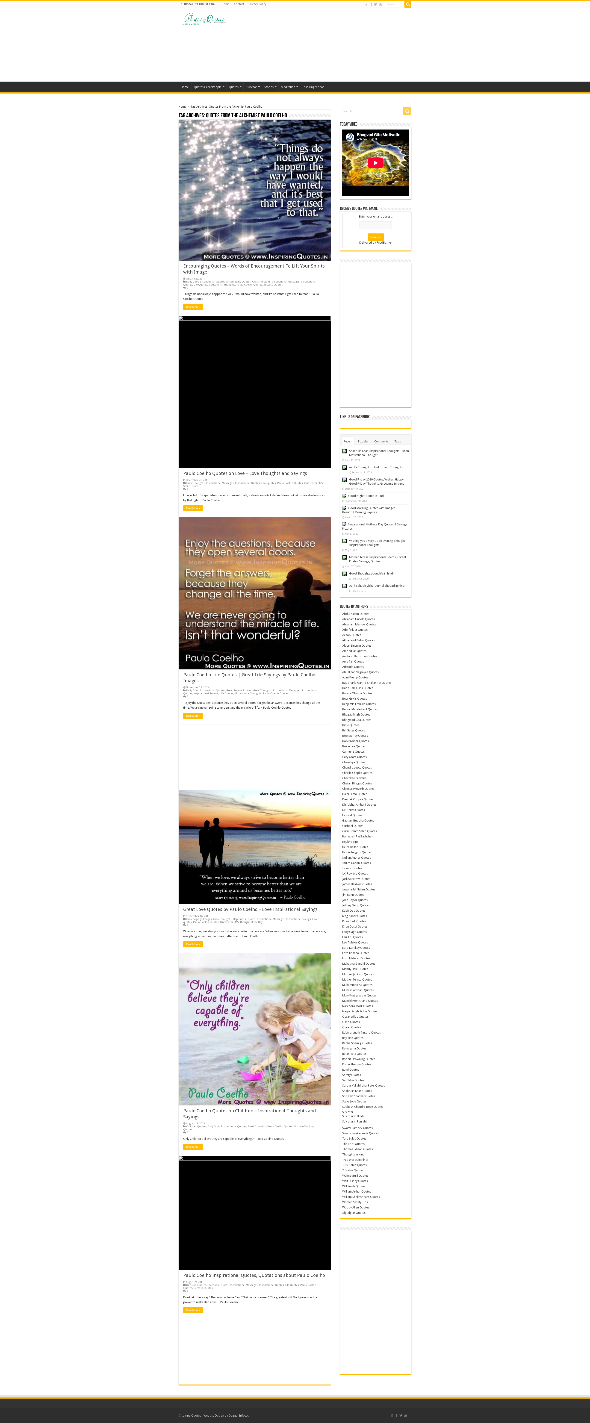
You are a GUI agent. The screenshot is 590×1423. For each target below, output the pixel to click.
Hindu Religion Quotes (357, 852)
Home (225, 4)
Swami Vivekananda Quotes (360, 1133)
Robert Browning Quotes (358, 1059)
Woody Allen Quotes (355, 1207)
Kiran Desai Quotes (354, 926)
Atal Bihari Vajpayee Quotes (360, 672)
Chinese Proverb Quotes (358, 788)
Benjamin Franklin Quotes (359, 704)
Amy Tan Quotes (353, 661)
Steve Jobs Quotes (354, 1101)
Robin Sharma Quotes (356, 1064)
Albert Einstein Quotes (356, 645)
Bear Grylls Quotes (354, 698)
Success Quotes (273, 284)
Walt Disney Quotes (355, 1181)
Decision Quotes (196, 1285)
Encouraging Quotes (238, 281)
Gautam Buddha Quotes (358, 820)
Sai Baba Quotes (353, 1080)
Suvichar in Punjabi (354, 1121)
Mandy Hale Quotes (355, 969)
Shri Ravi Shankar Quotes (358, 1096)
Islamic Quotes (352, 868)
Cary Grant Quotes (354, 757)
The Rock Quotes (353, 1144)
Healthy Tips (350, 841)
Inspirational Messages (286, 281)
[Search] (407, 4)
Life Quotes (200, 284)
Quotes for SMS (313, 483)
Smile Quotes (191, 486)
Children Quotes (196, 1126)
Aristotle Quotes (353, 667)
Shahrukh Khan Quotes (357, 1091)
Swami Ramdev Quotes (357, 1128)
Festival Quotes (352, 815)
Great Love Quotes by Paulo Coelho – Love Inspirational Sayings (250, 909)
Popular (363, 441)
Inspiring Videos (313, 87)
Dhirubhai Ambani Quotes (359, 804)
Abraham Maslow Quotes (359, 624)
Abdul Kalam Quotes (355, 614)
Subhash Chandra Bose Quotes (362, 1106)
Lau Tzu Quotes (352, 937)
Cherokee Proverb (354, 778)
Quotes (234, 87)
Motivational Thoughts (222, 284)
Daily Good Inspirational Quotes (205, 281)
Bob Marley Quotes (355, 735)
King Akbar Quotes (354, 916)
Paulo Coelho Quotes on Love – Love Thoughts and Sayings (245, 473)
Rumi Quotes (350, 1069)
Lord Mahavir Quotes (356, 958)
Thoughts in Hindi (353, 1154)
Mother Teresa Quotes (357, 979)
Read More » (193, 307)
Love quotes (268, 483)
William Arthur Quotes (356, 1191)
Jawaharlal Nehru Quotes (358, 889)
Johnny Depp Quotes (356, 905)
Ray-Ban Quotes (352, 1038)
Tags (397, 441)
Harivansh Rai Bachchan (357, 836)
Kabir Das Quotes (353, 910)
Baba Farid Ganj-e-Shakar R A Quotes (366, 682)
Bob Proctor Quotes (355, 741)
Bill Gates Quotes (353, 730)
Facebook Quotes (218, 1285)
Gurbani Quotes (352, 826)
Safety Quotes (351, 1075)
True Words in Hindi (355, 1159)
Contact (239, 4)
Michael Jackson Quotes (358, 974)
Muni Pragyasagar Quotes (359, 995)
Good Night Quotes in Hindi (366, 496)
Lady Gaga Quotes (354, 932)
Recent (348, 441)
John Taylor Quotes (355, 900)
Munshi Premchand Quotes (360, 1000)
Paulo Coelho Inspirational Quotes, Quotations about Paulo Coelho (254, 1275)
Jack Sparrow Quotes (356, 879)
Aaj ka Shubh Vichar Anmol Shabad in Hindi (377, 585)
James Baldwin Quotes (357, 884)
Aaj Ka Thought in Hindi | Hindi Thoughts (376, 467)
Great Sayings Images (239, 690)
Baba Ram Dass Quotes (357, 688)
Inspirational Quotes (247, 483)
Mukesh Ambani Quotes (358, 990)
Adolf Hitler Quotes (355, 629)
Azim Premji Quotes (355, 677)
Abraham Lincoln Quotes (358, 619)
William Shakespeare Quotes (361, 1197)
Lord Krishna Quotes (355, 953)
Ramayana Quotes (354, 1048)
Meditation (288, 87)
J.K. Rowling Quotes (355, 873)
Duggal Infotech (239, 1415)
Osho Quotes (351, 1022)
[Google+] (367, 4)
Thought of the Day (251, 922)
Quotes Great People (207, 87)
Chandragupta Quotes (357, 767)
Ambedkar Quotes (354, 651)
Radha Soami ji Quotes (357, 1043)
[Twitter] (376, 4)
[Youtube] (380, 4)
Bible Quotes (350, 725)
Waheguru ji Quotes (355, 1175)
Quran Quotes (351, 1027)
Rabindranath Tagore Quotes (361, 1032)
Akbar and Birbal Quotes (358, 640)
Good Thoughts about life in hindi (371, 573)
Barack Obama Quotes (357, 693)
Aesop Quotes (351, 635)
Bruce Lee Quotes (354, 746)
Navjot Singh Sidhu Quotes (359, 1011)
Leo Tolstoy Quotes (355, 942)
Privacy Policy (257, 4)
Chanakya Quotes (353, 762)
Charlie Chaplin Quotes (357, 773)
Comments (381, 441)
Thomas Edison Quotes (357, 1149)
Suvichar (251, 87)
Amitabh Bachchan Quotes (359, 656)
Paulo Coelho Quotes (249, 284)
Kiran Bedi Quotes (354, 921)
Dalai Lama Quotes (354, 794)
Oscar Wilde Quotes (355, 1016)
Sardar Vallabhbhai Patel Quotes (363, 1085)
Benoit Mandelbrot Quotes (360, 709)
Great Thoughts (261, 281)
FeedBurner (384, 242)
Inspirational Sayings (206, 693)
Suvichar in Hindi (353, 1116)
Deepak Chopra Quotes (357, 799)
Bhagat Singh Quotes (356, 714)
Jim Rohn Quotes (353, 894)
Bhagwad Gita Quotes (356, 720)
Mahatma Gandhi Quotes (358, 963)
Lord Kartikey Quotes (356, 947)
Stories (269, 87)
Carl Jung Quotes (353, 751)
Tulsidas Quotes (352, 1170)
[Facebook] (371, 4)
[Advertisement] (324, 44)
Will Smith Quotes (353, 1186)
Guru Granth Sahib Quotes (359, 831)
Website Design (214, 1415)
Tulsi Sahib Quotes (354, 1165)
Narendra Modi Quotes (357, 1006)
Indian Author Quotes (356, 857)
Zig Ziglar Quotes (354, 1212)
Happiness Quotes (244, 919)
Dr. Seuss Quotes (353, 810)
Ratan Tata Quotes (354, 1053)
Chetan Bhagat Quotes (357, 783)
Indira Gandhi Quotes (356, 863)
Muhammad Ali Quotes (357, 985)
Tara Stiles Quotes (354, 1138)
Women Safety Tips (355, 1202)
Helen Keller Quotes (355, 847)
